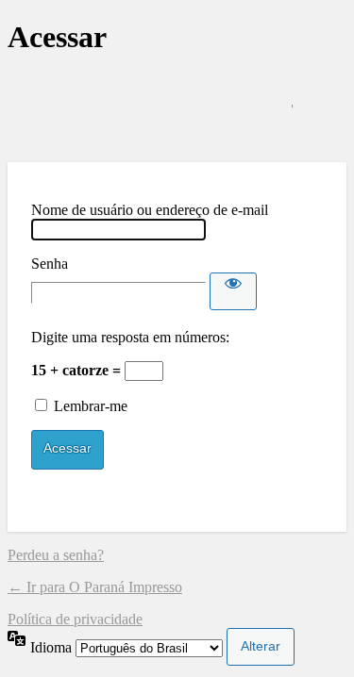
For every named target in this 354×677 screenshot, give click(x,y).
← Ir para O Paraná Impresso (95, 587)
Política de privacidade (75, 619)
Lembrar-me (90, 406)
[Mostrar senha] (233, 291)
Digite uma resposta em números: (130, 337)
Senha (49, 264)
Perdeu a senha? (56, 555)
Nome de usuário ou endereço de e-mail (149, 210)
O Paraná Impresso (177, 108)
